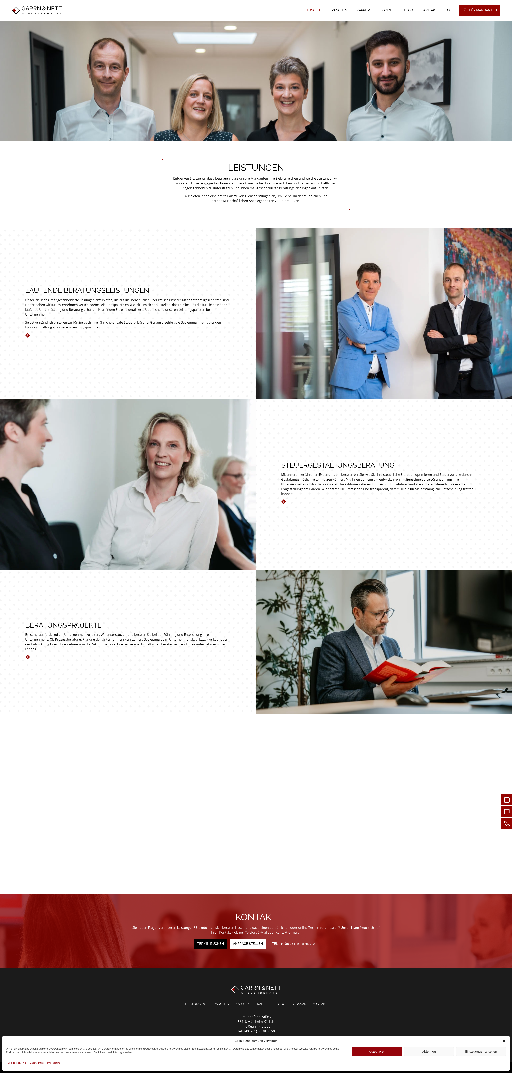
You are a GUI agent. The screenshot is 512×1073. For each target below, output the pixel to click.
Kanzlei (388, 10)
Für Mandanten (483, 10)
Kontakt (429, 10)
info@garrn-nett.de (256, 1026)
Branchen (338, 10)
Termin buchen (210, 944)
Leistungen (310, 10)
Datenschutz (37, 1062)
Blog (408, 10)
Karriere (364, 10)
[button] (504, 1041)
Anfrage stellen (248, 944)
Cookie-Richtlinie (17, 1062)
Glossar (299, 1004)
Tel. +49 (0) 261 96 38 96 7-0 (293, 944)
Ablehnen (429, 1051)
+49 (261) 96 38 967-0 (259, 1031)
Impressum (53, 1062)
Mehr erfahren (44, 335)
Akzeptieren (377, 1051)
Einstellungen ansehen (481, 1051)
